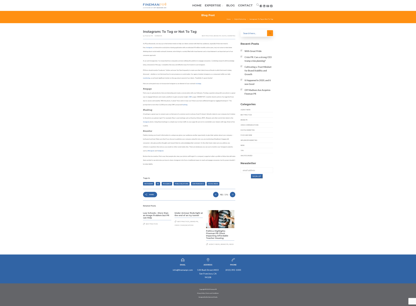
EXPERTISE (213, 5)
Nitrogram (151, 151)
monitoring (146, 78)
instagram (148, 184)
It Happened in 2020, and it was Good (258, 82)
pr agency (167, 184)
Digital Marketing (240, 19)
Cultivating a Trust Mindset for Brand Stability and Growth (258, 71)
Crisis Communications (184, 225)
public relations (181, 184)
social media (213, 184)
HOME (197, 5)
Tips (242, 150)
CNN (190, 97)
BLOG (230, 5)
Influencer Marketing (249, 140)
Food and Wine (246, 135)
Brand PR (217, 36)
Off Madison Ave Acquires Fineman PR (257, 92)
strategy (198, 83)
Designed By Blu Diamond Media (208, 297)
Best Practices (207, 36)
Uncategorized (246, 155)
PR (158, 184)
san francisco (198, 184)
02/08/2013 (158, 36)
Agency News (214, 244)
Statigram (160, 151)
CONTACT (245, 5)
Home (229, 19)
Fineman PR (149, 36)
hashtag (184, 104)
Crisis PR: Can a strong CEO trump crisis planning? (258, 59)
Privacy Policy (201, 293)
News (231, 244)
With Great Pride (253, 51)
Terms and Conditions (212, 293)
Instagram (149, 47)
